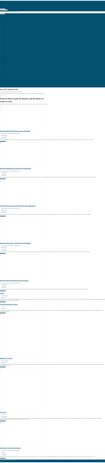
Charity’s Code (7, 57)
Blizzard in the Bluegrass (9, 48)
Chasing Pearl (7, 40)
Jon (5, 44)
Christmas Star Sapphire (9, 38)
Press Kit (3, 412)
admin (4, 306)
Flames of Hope (7, 52)
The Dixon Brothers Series (9, 304)
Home (3, 17)
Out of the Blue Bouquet (9, 74)
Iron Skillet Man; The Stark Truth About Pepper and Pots (14, 71)
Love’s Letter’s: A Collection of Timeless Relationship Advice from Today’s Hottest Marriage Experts (21, 67)
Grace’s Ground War (8, 59)
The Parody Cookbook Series (8, 68)
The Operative (7, 29)
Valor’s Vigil (7, 62)
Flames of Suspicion (8, 51)
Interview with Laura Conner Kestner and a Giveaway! (17, 206)
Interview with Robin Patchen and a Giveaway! (15, 131)
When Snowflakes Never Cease (10, 76)
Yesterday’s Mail (7, 75)
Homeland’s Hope (8, 56)
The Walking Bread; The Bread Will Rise (11, 70)
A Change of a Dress (8, 50)
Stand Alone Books (6, 64)
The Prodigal (7, 31)
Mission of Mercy (7, 60)
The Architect (7, 28)
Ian (5, 42)
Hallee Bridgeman (5, 133)
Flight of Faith (7, 61)
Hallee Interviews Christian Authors (14, 133)
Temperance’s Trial (8, 55)
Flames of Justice (8, 53)
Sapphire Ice (7, 33)
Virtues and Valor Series (7, 54)
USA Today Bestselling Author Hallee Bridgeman (8, 15)
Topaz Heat (7, 36)
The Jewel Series (6, 32)
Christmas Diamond (8, 37)
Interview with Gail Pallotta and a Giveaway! (14, 280)
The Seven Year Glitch (8, 49)
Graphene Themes (7, 461)
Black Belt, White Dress (9, 47)
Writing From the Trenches (9, 66)
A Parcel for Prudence (8, 58)
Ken (5, 45)
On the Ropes (7, 65)
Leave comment (4, 175)
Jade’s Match (7, 39)
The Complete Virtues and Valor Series (11, 63)
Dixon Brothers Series (6, 41)
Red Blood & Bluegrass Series (8, 46)
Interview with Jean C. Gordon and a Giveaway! (15, 243)
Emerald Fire (7, 35)
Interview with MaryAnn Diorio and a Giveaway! (15, 168)
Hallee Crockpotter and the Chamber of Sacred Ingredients (14, 72)
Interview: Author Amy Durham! (10, 448)
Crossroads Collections (7, 73)
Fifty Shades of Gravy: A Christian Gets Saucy (12, 69)
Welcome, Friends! (6, 358)
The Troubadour (7, 30)
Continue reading (3, 141)
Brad (5, 43)
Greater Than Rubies (8, 34)
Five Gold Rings (7, 77)
